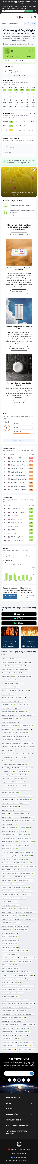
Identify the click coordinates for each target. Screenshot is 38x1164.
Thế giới (3, 23)
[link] (28, 17)
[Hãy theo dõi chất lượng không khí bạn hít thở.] (19, 252)
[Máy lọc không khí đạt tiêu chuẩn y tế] (19, 311)
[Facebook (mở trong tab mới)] (9, 1080)
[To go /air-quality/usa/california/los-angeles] (19, 489)
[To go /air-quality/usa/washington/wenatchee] (19, 458)
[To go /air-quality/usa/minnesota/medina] (19, 472)
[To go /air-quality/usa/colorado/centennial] (19, 486)
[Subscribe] (32, 1073)
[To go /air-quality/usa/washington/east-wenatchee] (19, 465)
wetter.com (21, 437)
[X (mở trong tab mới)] (14, 1080)
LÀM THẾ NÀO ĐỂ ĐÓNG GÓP (27, 596)
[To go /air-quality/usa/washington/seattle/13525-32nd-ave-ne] (19, 523)
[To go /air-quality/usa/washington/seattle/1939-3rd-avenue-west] (19, 530)
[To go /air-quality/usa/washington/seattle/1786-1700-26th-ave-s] (19, 509)
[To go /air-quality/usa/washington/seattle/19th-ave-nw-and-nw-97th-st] (19, 540)
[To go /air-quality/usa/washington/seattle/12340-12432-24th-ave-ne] (19, 512)
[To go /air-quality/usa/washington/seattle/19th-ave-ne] (19, 533)
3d (30, 113)
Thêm (33, 23)
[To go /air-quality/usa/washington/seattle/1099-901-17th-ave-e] (19, 519)
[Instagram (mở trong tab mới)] (23, 1080)
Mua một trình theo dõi (15, 215)
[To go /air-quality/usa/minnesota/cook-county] (19, 475)
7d (34, 113)
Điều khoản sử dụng (19, 1153)
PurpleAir (23, 75)
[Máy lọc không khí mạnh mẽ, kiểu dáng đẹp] (19, 367)
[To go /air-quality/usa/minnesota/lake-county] (19, 468)
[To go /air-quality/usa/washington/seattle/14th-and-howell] (19, 516)
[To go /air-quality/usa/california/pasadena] (19, 482)
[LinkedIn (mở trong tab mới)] (28, 1080)
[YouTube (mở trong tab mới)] (19, 1080)
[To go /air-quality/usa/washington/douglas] (19, 461)
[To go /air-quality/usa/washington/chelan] (19, 479)
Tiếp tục (29, 11)
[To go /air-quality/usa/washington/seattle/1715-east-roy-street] (19, 537)
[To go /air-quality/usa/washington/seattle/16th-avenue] (19, 526)
